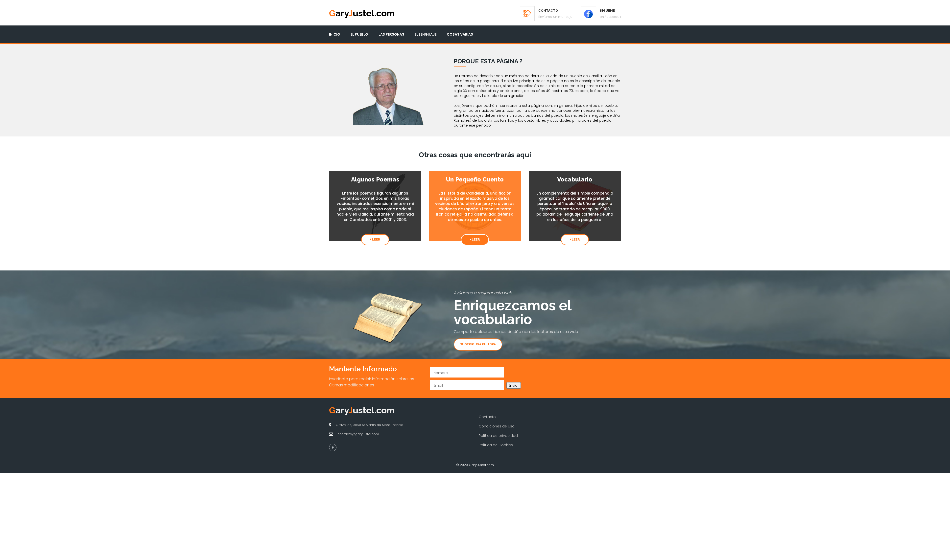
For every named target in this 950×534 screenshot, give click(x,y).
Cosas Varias (460, 34)
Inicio (334, 34)
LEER (375, 239)
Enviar (513, 385)
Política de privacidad (498, 435)
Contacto (487, 416)
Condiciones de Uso (497, 426)
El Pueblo (359, 34)
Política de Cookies (496, 445)
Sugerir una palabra (478, 344)
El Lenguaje (425, 34)
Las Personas (391, 34)
